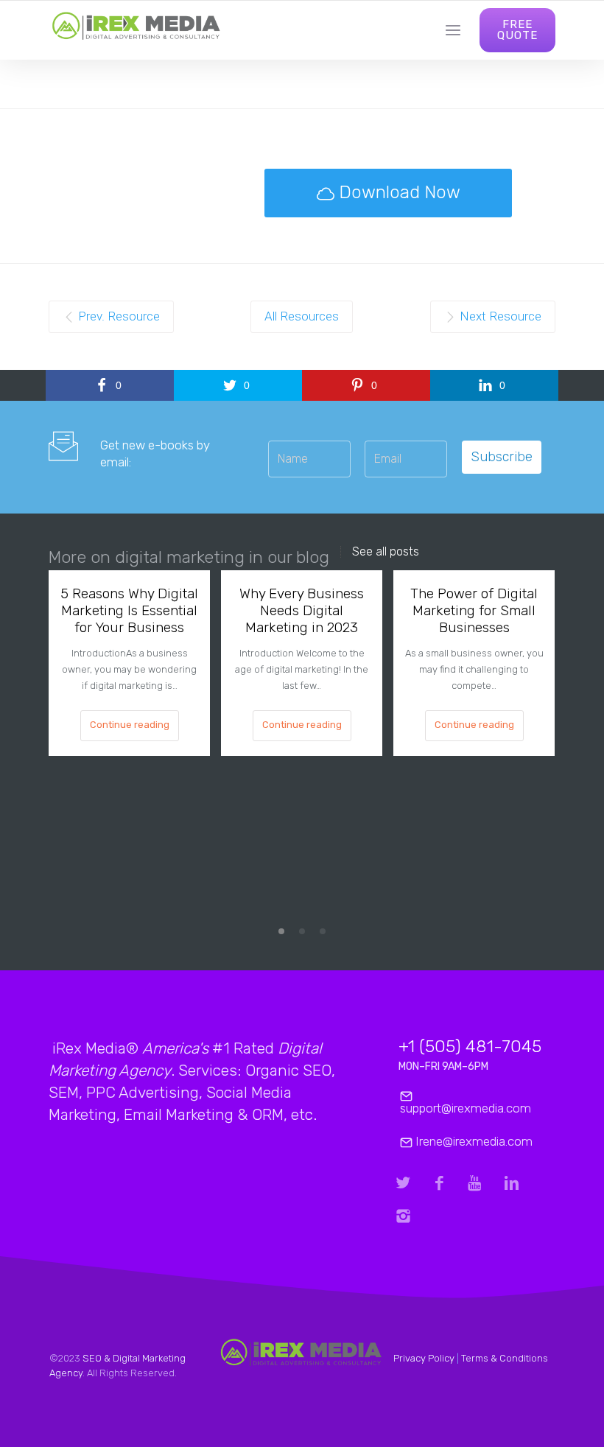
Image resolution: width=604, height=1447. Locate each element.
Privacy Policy (423, 1358)
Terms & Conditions (504, 1358)
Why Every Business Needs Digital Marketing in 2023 (301, 610)
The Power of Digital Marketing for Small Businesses (474, 610)
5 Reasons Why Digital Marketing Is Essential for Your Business (129, 610)
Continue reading (129, 724)
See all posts (385, 552)
